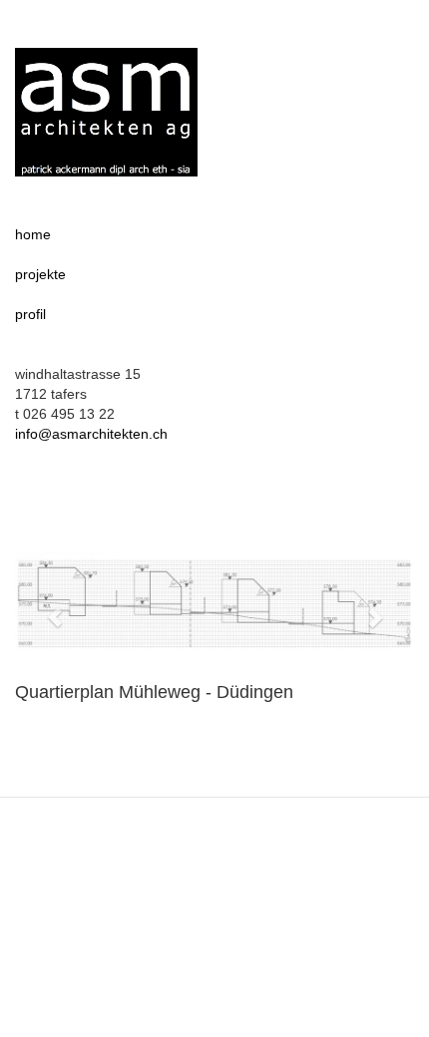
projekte (40, 274)
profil (30, 314)
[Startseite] (106, 112)
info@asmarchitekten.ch (91, 434)
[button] (45, 607)
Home (33, 234)
